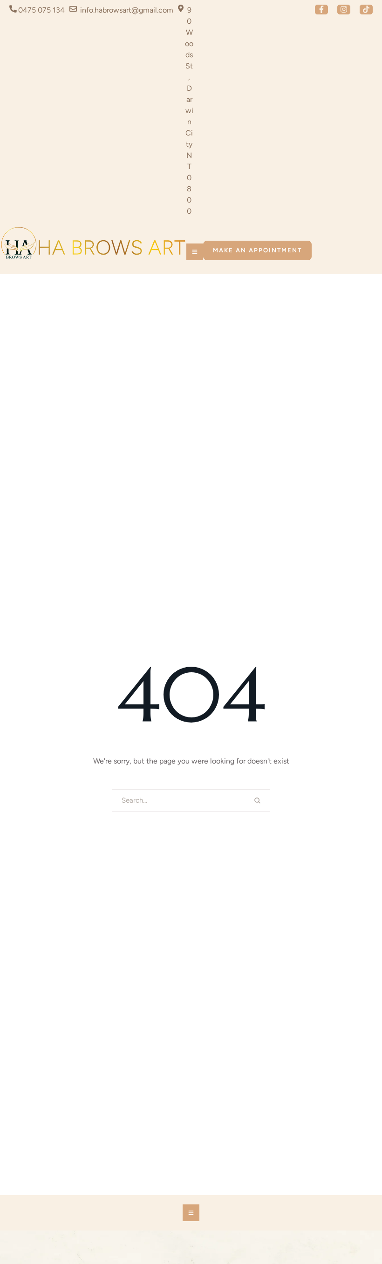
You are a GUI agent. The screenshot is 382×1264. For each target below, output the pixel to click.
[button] (321, 9)
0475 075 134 (41, 10)
